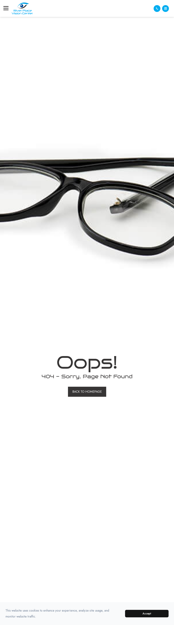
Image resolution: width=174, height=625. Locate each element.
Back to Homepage (87, 391)
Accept (147, 613)
